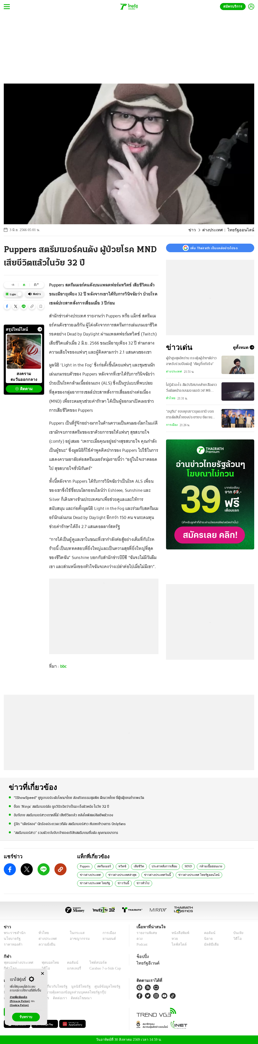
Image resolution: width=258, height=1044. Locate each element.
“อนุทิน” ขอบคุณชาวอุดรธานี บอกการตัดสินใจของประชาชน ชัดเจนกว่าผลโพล (190, 415)
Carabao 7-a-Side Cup (102, 968)
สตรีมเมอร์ (105, 866)
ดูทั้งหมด (241, 347)
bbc (63, 666)
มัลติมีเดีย (210, 944)
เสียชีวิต (139, 866)
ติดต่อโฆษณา (72, 998)
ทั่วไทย (170, 398)
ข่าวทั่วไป (85, 882)
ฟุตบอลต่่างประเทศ (17, 962)
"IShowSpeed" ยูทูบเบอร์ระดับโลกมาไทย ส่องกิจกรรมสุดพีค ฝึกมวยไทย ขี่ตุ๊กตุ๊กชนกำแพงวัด (79, 798)
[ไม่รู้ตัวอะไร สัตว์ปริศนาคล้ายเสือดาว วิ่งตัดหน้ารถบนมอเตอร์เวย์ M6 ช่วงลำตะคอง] (237, 391)
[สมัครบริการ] (210, 494)
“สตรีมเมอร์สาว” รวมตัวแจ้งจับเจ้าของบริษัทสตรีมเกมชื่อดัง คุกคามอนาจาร (66, 832)
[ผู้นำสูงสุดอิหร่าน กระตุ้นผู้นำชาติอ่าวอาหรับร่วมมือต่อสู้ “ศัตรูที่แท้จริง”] (237, 365)
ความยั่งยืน (45, 944)
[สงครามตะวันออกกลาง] (24, 351)
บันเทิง (237, 933)
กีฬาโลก (9, 968)
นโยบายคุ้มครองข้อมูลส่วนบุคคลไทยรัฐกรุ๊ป (56, 992)
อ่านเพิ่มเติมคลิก (20, 999)
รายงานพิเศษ (146, 933)
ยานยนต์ (107, 939)
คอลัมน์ (209, 933)
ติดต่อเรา (53, 998)
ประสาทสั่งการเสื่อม (164, 866)
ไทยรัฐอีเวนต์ (147, 963)
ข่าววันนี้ (230, 874)
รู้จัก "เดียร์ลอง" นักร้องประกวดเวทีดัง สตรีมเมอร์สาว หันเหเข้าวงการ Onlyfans (70, 824)
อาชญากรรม (77, 939)
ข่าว (199, 230)
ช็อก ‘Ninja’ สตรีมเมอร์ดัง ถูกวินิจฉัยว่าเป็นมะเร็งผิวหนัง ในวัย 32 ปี (61, 806)
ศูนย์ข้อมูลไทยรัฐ (99, 986)
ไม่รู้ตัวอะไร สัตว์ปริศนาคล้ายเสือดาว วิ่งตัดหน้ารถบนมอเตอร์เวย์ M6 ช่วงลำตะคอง (191, 388)
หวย (174, 939)
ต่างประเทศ (217, 230)
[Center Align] (42, 974)
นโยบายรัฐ (11, 939)
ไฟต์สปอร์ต (92, 962)
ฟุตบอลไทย (46, 962)
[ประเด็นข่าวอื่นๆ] (40, 329)
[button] (7, 306)
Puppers (85, 866)
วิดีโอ (237, 939)
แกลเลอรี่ (69, 968)
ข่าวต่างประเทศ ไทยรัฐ (203, 874)
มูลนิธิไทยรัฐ (75, 986)
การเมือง (171, 424)
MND (187, 866)
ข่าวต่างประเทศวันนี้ (125, 874)
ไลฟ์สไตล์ (177, 944)
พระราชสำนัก (13, 933)
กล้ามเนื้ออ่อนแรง (207, 866)
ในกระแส (74, 933)
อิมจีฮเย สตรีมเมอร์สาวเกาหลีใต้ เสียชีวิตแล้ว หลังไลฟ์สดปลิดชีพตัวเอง (63, 815)
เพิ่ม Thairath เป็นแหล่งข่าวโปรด (214, 248)
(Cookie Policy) (19, 1005)
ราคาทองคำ (12, 944)
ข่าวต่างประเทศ (235, 866)
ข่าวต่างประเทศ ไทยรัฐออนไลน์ (163, 874)
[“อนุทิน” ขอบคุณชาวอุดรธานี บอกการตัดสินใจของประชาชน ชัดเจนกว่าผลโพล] (237, 418)
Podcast (143, 944)
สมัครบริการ (233, 6)
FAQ (117, 986)
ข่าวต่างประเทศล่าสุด (93, 874)
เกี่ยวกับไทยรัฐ (53, 986)
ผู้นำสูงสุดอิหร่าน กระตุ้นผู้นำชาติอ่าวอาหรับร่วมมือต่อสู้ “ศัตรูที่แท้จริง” (191, 361)
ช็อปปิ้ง (142, 956)
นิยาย (208, 939)
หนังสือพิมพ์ (179, 933)
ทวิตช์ (123, 866)
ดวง (140, 939)
